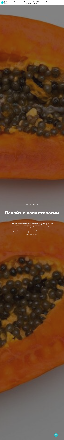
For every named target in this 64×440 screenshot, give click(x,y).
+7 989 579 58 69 (60, 1)
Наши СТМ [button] (36, 1)
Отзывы (35, 3)
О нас (11, 1)
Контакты (28, 3)
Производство (18, 1)
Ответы (42, 1)
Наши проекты (27, 1)
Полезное (48, 1)
